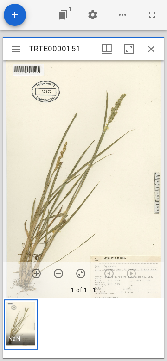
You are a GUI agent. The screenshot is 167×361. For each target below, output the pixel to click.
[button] (20, 325)
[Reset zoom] (81, 273)
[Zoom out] (58, 273)
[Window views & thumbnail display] (107, 49)
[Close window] (151, 49)
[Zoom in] (36, 273)
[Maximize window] (129, 49)
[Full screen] (152, 15)
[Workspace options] (122, 15)
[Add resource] (15, 15)
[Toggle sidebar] (16, 49)
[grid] (83, 328)
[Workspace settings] (93, 15)
